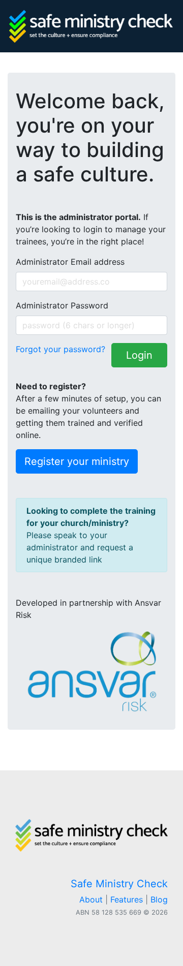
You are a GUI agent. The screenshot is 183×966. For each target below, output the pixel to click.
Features (126, 899)
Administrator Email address (70, 262)
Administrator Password (62, 305)
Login (139, 355)
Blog (159, 899)
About (91, 899)
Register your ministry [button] (76, 461)
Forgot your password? (60, 349)
